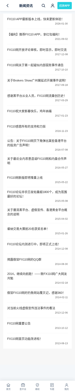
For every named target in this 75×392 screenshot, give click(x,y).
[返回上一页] (7, 5)
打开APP (64, 5)
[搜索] (43, 5)
